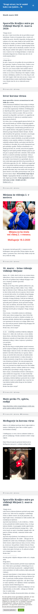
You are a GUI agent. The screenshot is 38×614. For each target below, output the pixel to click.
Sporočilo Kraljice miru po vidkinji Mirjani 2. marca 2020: (18, 502)
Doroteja (17, 89)
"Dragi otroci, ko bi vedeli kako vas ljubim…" (15, 5)
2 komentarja (25, 414)
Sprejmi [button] (21, 610)
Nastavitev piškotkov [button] (9, 610)
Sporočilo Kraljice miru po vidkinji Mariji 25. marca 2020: (18, 26)
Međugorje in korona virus (18, 420)
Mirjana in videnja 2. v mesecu (16, 196)
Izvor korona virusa (14, 95)
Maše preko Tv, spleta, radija (16, 400)
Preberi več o (8, 182)
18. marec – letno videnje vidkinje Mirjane (17, 269)
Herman (17, 188)
